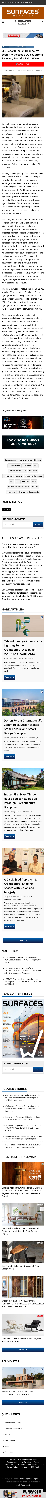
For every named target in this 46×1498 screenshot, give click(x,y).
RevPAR (35, 487)
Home (4, 47)
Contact (31, 3)
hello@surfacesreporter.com (17, 581)
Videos (7, 1446)
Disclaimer (21, 1464)
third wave (11, 492)
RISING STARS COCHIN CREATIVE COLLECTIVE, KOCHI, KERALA (17, 1393)
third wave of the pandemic (29, 492)
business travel (10, 460)
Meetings (25, 481)
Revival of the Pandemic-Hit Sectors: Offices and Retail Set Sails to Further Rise (22, 1118)
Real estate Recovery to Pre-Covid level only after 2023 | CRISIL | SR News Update (22, 1146)
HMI (35, 465)
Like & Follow (12, 503)
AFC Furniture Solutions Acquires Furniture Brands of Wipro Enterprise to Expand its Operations (21, 1108)
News (29, 47)
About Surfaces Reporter (22, 539)
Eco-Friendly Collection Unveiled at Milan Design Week (20, 1267)
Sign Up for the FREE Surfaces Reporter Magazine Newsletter (22, 597)
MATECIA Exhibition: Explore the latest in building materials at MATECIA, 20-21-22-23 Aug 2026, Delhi (22, 981)
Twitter (10, 593)
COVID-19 (27, 465)
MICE (34, 481)
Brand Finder (10, 1440)
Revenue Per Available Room (18, 487)
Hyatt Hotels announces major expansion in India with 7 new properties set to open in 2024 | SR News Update (22, 1098)
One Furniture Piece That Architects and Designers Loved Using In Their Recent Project (20, 1231)
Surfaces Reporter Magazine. (29, 1478)
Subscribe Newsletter (28, 1459)
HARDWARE (29, 1157)
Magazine (9, 1452)
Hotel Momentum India (17, 471)
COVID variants (14, 465)
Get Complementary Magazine (19, 1462)
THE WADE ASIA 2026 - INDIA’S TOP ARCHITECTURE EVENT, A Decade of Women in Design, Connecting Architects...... (22, 971)
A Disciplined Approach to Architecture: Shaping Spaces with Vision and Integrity (21, 886)
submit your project (15, 584)
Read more (9, 677)
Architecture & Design (14, 1422)
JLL (17, 481)
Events (8, 1434)
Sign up (9, 3)
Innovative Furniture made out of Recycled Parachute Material (21, 1340)
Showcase (24, 1467)
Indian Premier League (33, 476)
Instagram (23, 593)
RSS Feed (35, 1467)
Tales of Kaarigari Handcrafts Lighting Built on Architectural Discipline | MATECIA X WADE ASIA (23, 647)
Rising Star (10, 1362)
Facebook (31, 590)
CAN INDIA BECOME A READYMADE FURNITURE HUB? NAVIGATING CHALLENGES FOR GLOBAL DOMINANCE (23, 1303)
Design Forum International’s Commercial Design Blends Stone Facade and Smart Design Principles (23, 727)
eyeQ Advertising (23, 1485)
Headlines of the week (17, 47)
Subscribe (24, 3)
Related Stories (14, 1089)
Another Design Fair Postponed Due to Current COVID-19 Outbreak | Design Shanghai (23, 1137)
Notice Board (12, 951)
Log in (4, 3)
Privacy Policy (12, 1467)
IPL (11, 481)
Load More (23, 940)
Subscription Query (35, 1464)
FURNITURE (10, 1157)
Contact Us (13, 1459)
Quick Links (11, 1415)
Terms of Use (9, 1464)
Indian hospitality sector (13, 476)
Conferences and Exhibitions (30, 460)
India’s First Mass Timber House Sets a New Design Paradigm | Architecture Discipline (20, 801)
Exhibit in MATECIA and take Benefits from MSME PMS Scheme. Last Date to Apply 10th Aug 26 (22, 960)
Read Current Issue (17, 994)
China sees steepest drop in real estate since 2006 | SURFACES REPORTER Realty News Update (22, 1128)
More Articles (13, 610)
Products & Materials (13, 1428)
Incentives (33, 471)
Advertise (16, 3)
